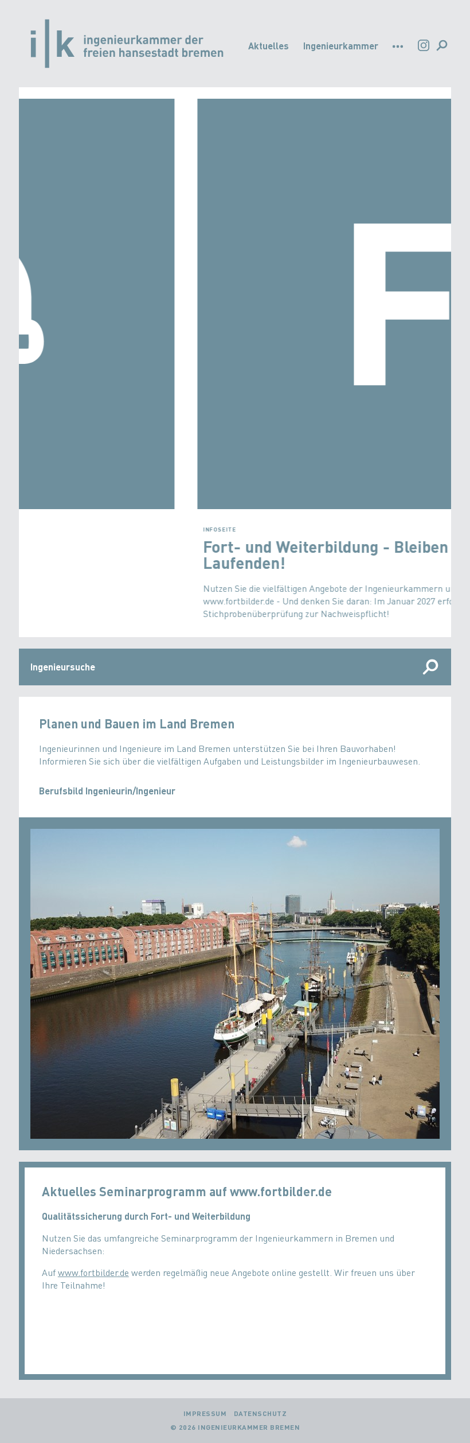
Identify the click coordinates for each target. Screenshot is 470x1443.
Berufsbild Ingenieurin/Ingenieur (107, 791)
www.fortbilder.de (93, 1272)
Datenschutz (260, 1413)
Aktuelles (268, 46)
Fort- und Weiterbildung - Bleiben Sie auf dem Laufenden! (206, 554)
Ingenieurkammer (340, 46)
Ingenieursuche (62, 667)
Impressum (205, 1413)
